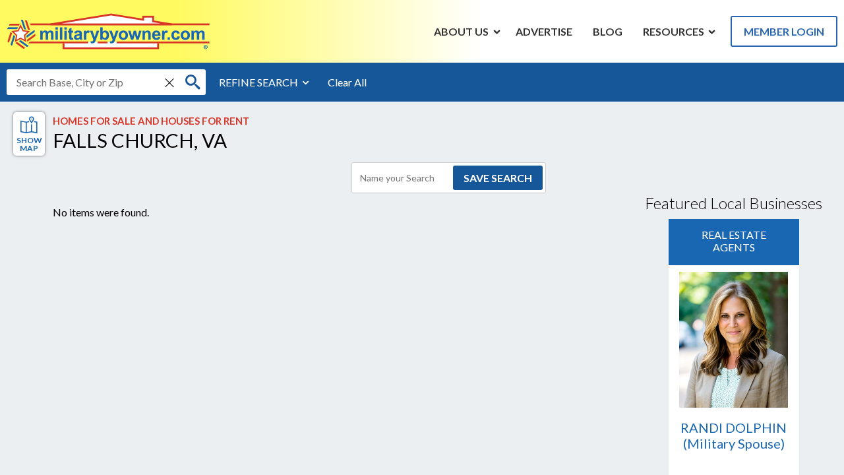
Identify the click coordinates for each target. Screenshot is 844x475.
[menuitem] (461, 31)
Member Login (784, 31)
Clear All (347, 82)
